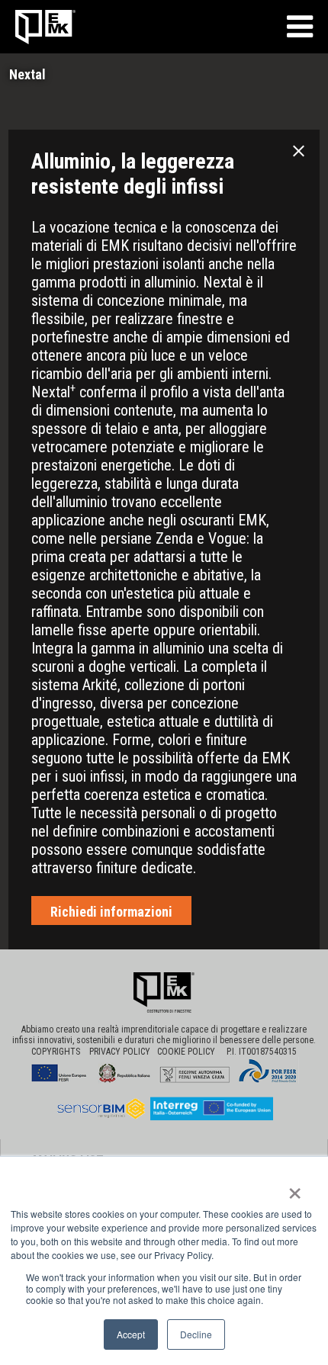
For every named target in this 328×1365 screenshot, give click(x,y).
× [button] (295, 1188)
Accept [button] (131, 1334)
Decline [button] (196, 1334)
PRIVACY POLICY (123, 1051)
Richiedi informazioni (111, 912)
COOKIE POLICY (190, 1051)
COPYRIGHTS (55, 1051)
